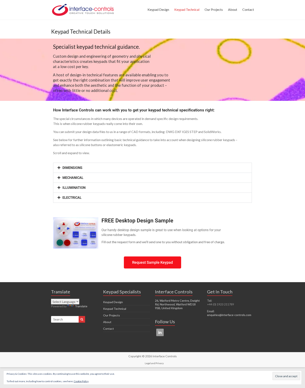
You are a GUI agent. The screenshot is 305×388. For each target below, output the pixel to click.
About (232, 9)
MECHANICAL (72, 178)
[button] (152, 168)
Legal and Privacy (154, 363)
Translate (81, 306)
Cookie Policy (81, 381)
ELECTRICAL (72, 198)
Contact (248, 9)
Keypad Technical (186, 9)
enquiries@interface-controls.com (229, 315)
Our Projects (214, 9)
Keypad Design (158, 9)
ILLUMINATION (73, 188)
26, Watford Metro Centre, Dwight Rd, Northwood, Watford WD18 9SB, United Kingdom (177, 304)
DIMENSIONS (72, 168)
